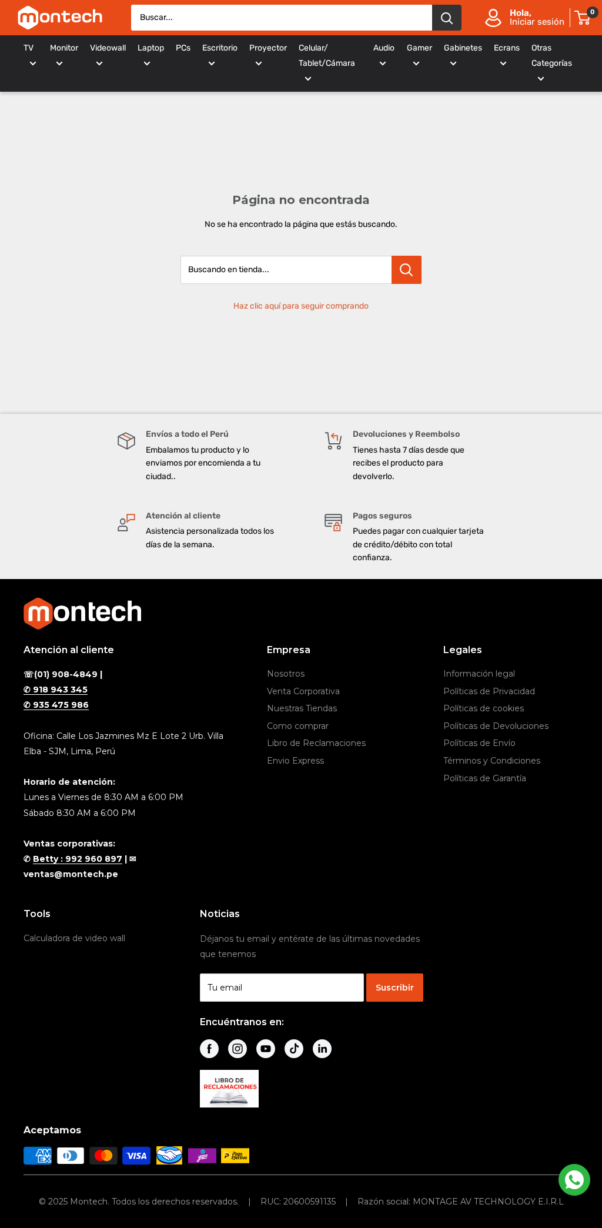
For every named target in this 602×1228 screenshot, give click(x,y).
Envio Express (295, 760)
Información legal (479, 673)
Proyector (268, 48)
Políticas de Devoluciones (496, 726)
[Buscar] (446, 18)
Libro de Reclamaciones (316, 743)
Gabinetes (463, 48)
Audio (383, 48)
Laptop (151, 48)
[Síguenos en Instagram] (237, 1048)
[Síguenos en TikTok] (294, 1048)
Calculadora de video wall (74, 938)
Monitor (64, 48)
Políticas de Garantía (484, 778)
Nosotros (286, 673)
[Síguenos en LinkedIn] (322, 1048)
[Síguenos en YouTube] (265, 1048)
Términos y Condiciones (491, 760)
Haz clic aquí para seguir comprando (301, 306)
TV (29, 48)
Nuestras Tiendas (302, 708)
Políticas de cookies (483, 708)
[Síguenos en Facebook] (209, 1048)
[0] (583, 18)
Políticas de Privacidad (489, 691)
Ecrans (507, 48)
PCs (183, 48)
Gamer (419, 48)
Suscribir (395, 987)
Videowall (108, 48)
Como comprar (298, 726)
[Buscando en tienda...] (407, 270)
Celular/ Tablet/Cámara (327, 55)
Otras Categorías (551, 55)
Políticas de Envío (479, 743)
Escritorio (220, 48)
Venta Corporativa (303, 691)
